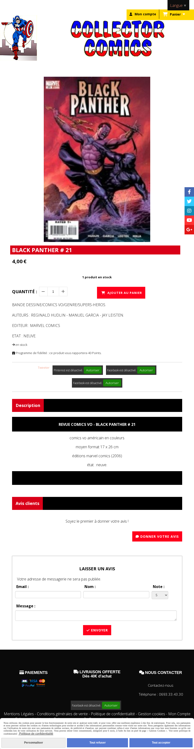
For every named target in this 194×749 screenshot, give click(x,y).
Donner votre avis (159, 536)
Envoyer (99, 630)
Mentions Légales (19, 713)
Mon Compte (179, 713)
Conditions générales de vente (62, 713)
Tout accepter (161, 742)
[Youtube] (189, 220)
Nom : (90, 586)
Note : (158, 586)
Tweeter (43, 367)
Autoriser (92, 370)
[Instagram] (189, 211)
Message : (25, 606)
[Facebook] (189, 192)
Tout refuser (97, 742)
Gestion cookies (152, 713)
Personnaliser (33, 742)
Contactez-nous (160, 685)
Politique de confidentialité (113, 713)
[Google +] (189, 229)
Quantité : (24, 291)
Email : (22, 586)
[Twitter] (189, 201)
